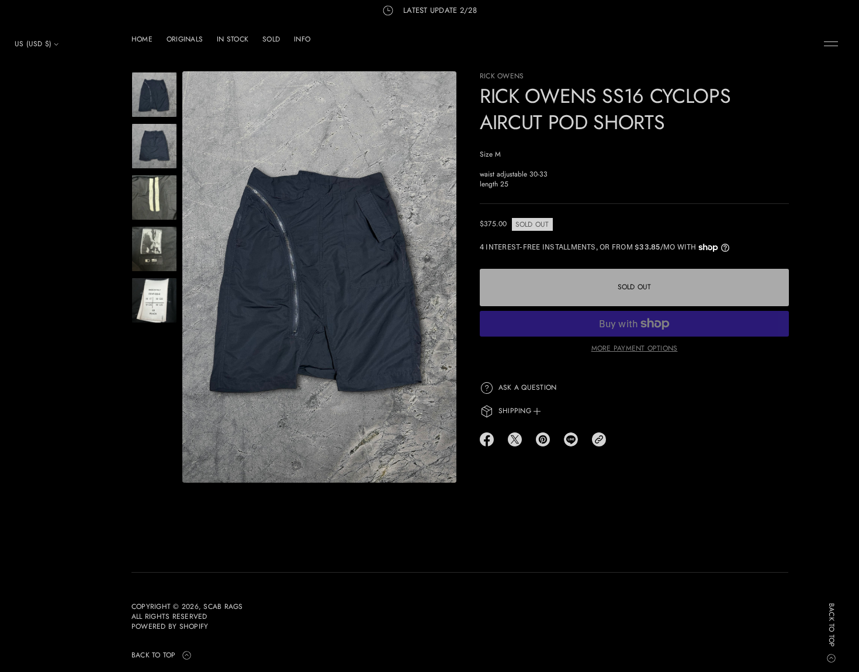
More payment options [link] (634, 348)
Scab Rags (223, 607)
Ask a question (527, 387)
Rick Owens (502, 76)
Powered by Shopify (169, 627)
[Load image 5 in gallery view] (154, 300)
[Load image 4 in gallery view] (154, 249)
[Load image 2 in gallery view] (154, 146)
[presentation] (319, 277)
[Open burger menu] (831, 44)
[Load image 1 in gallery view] (154, 94)
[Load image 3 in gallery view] (154, 197)
